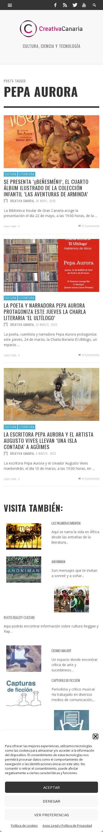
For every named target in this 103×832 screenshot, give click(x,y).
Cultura (10, 174)
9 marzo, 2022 (46, 454)
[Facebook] (55, 5)
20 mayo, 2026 (46, 201)
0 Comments (90, 226)
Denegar (51, 801)
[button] (95, 736)
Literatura (26, 174)
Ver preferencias (51, 814)
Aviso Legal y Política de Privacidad (67, 826)
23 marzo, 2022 (46, 325)
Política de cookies (24, 826)
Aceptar (51, 787)
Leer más (10, 226)
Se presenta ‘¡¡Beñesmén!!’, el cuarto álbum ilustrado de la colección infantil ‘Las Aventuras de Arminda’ (46, 188)
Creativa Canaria (22, 201)
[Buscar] (10, 5)
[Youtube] (84, 5)
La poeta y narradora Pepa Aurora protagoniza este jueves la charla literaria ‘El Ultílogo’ (45, 311)
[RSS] (65, 5)
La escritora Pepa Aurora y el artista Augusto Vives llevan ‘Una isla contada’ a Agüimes (49, 440)
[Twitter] (74, 5)
